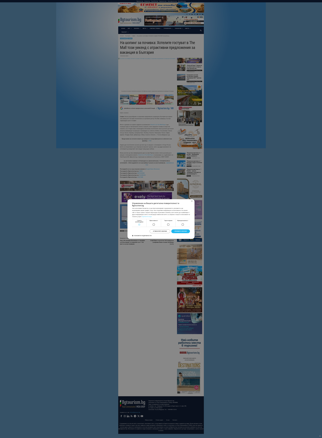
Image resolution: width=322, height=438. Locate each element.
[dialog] (161, 219)
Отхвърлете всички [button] (160, 231)
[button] (142, 235)
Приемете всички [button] (181, 231)
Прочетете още (147, 216)
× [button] (191, 201)
